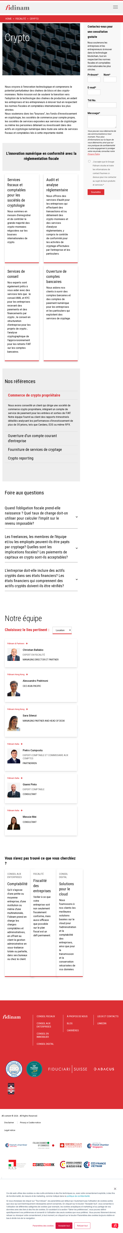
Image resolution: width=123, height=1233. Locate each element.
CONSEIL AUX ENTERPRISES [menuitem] (44, 1025)
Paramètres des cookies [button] (43, 1225)
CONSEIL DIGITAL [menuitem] (45, 1044)
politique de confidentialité (78, 1196)
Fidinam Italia (13, 744)
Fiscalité (21, 18)
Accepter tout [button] (64, 1225)
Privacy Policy (94, 154)
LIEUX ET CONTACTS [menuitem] (108, 1016)
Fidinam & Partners (15, 643)
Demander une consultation (22, 66)
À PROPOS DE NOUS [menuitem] (77, 1016)
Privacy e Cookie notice (30, 1122)
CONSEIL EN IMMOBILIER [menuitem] (43, 1035)
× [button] (115, 1188)
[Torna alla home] (17, 8)
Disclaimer (9, 1122)
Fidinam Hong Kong (16, 674)
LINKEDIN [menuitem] (101, 1023)
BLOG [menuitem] (70, 1023)
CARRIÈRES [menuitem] (73, 1030)
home (8, 18)
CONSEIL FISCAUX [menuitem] (46, 1016)
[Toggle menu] (115, 7)
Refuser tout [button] (82, 1225)
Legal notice (9, 1130)
